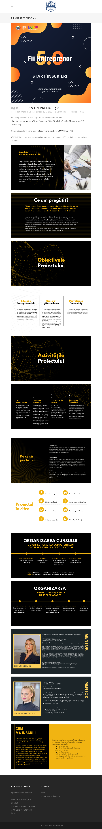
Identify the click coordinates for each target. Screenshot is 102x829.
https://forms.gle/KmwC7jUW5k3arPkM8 (55, 131)
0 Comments (61, 112)
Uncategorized (35, 112)
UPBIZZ (49, 112)
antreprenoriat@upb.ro (50, 796)
